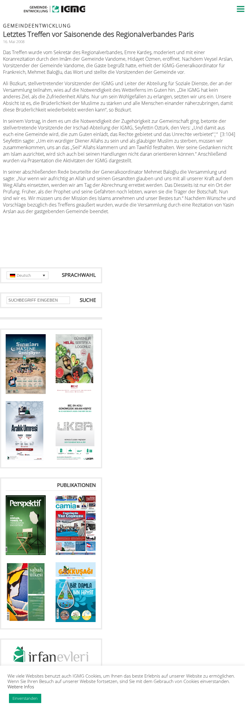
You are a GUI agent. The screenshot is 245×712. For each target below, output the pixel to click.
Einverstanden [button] (25, 698)
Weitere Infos (20, 687)
